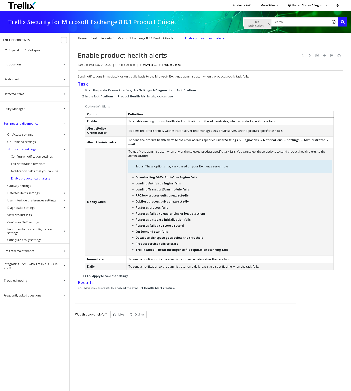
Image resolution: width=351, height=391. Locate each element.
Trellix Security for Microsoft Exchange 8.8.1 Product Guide (132, 38)
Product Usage (171, 65)
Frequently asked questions (22, 295)
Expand (14, 50)
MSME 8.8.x (150, 65)
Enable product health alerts (30, 178)
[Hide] (64, 40)
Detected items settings (23, 193)
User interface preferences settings (31, 200)
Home (82, 38)
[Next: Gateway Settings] (310, 55)
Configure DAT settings (23, 222)
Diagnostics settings (21, 208)
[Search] (342, 22)
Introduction (12, 64)
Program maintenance (19, 251)
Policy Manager (14, 109)
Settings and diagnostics (21, 124)
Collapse (34, 50)
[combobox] (286, 22)
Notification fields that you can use (34, 171)
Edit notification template (28, 164)
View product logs (19, 215)
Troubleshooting (15, 281)
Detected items (14, 94)
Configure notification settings (32, 156)
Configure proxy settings (24, 240)
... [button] (179, 38)
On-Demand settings (21, 142)
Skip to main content (60, 4)
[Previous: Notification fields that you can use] (302, 55)
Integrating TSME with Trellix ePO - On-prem (31, 266)
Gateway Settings (19, 186)
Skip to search (88, 4)
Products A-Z (242, 5)
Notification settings (21, 149)
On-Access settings (20, 135)
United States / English (308, 5)
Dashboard (11, 79)
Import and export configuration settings (29, 231)
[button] (337, 5)
